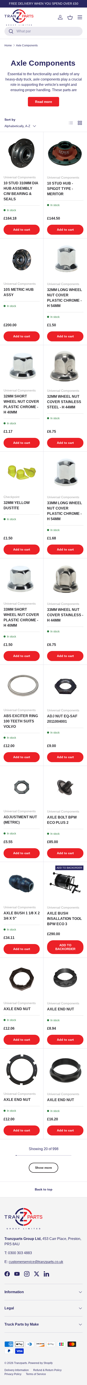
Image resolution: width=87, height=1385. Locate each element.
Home (8, 45)
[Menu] (80, 17)
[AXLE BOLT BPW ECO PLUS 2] (65, 787)
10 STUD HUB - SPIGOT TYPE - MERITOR (60, 188)
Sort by (9, 119)
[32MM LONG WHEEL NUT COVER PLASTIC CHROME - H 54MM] (65, 260)
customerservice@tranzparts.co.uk (36, 1262)
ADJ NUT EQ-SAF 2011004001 (62, 718)
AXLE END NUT (17, 1009)
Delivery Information (16, 1370)
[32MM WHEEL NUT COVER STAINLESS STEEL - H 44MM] (65, 367)
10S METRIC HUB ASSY (19, 292)
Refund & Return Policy (47, 1370)
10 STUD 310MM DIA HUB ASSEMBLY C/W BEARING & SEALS (21, 191)
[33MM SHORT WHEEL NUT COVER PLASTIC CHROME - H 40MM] (22, 580)
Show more (43, 1167)
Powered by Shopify (40, 1363)
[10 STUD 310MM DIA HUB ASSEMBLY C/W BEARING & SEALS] (22, 153)
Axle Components (27, 45)
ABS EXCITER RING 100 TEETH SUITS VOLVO (21, 721)
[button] (70, 17)
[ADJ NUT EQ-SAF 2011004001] (65, 686)
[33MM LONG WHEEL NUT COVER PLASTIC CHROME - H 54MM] (65, 473)
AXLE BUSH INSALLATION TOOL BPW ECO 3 (64, 918)
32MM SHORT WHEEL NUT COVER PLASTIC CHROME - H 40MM (21, 404)
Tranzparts (20, 1363)
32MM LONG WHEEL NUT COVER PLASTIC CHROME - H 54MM (64, 298)
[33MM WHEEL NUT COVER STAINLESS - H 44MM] (65, 580)
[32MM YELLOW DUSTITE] (22, 473)
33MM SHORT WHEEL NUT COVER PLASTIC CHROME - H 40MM (21, 617)
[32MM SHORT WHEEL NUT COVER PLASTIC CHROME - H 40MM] (22, 367)
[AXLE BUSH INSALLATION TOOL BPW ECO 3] (65, 884)
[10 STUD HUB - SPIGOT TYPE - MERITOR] (65, 154)
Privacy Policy (12, 1374)
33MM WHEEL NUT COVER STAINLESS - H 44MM (65, 615)
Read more (43, 102)
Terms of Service (36, 1374)
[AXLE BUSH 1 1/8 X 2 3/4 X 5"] (22, 883)
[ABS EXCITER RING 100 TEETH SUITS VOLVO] (22, 686)
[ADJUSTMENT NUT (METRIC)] (22, 787)
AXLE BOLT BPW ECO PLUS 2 (62, 819)
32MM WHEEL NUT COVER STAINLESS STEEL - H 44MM (64, 402)
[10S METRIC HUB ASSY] (22, 260)
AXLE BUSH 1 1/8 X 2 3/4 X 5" (22, 915)
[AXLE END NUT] (22, 979)
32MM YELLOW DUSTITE (17, 505)
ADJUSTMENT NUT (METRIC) (20, 819)
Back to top (43, 1189)
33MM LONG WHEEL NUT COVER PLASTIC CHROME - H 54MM (64, 511)
